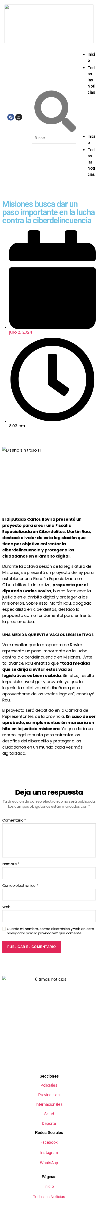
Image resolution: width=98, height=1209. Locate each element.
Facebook (49, 1142)
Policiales (49, 1085)
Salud (49, 1113)
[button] (88, 117)
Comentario (14, 820)
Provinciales (49, 1094)
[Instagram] (18, 117)
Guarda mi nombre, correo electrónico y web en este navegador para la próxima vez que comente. (50, 931)
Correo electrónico (20, 886)
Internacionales (49, 1104)
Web (6, 907)
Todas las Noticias (91, 80)
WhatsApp (49, 1162)
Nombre (10, 864)
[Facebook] (10, 117)
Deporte (49, 1123)
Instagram (49, 1152)
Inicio (49, 1186)
